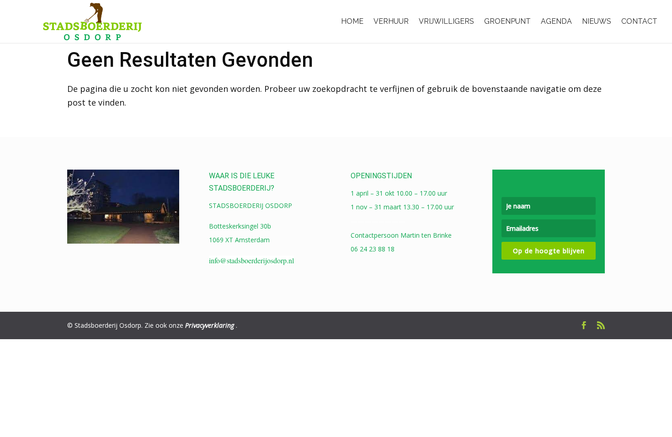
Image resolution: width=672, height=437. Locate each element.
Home (352, 21)
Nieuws (596, 21)
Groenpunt (507, 21)
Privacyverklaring (209, 325)
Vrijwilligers (446, 21)
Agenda (556, 21)
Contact (639, 21)
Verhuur (391, 21)
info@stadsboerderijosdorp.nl (251, 260)
